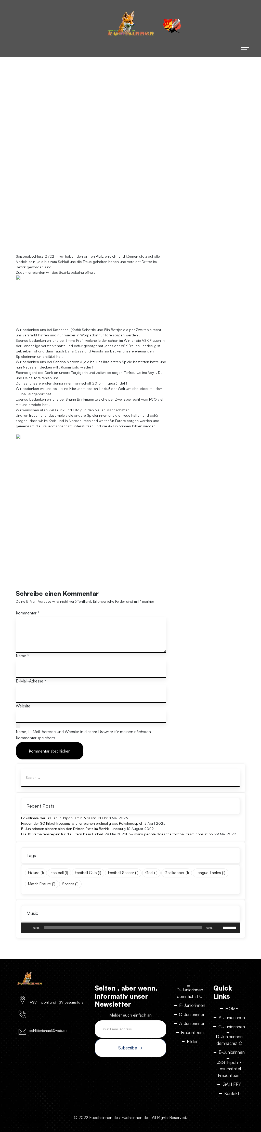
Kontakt (231, 1093)
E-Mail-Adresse (31, 680)
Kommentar (27, 612)
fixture (36, 872)
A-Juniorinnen (192, 1023)
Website (23, 705)
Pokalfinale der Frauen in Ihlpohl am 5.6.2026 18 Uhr (64, 818)
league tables (210, 872)
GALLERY (232, 1084)
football (59, 872)
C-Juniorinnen (192, 1014)
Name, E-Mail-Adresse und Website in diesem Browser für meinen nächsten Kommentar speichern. (83, 734)
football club (88, 872)
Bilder (192, 1041)
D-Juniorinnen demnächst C (189, 993)
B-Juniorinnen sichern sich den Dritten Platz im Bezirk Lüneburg (73, 828)
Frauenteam (192, 1032)
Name (22, 655)
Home (54, 163)
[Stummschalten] (218, 927)
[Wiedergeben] (27, 927)
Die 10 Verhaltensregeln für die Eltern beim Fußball (62, 834)
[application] (130, 928)
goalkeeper (176, 872)
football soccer (123, 872)
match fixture (41, 883)
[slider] (230, 927)
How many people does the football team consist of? (169, 834)
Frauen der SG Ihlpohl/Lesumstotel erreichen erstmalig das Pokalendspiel (81, 823)
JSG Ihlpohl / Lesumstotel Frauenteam (229, 1069)
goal (151, 872)
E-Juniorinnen (192, 1005)
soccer (70, 883)
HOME (231, 1008)
